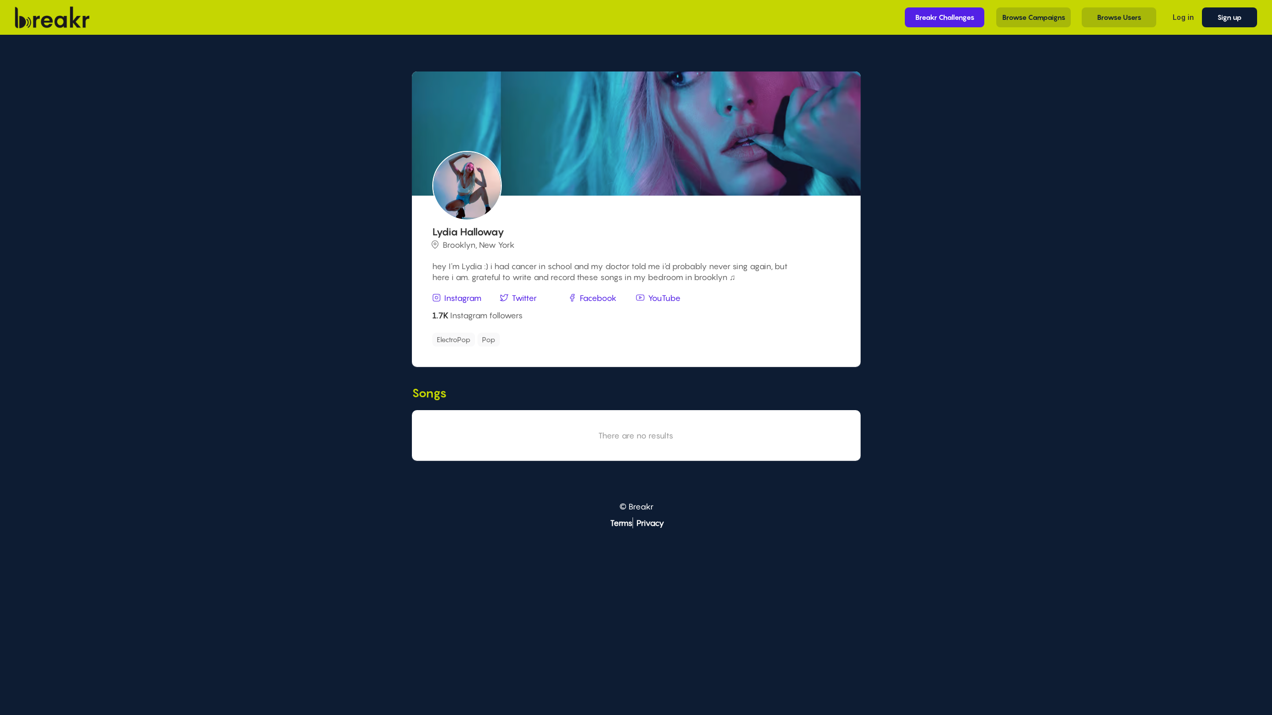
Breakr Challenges (944, 17)
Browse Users (1119, 17)
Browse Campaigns (1033, 17)
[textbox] (549, 337)
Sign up (1229, 17)
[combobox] (635, 339)
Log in (1183, 17)
